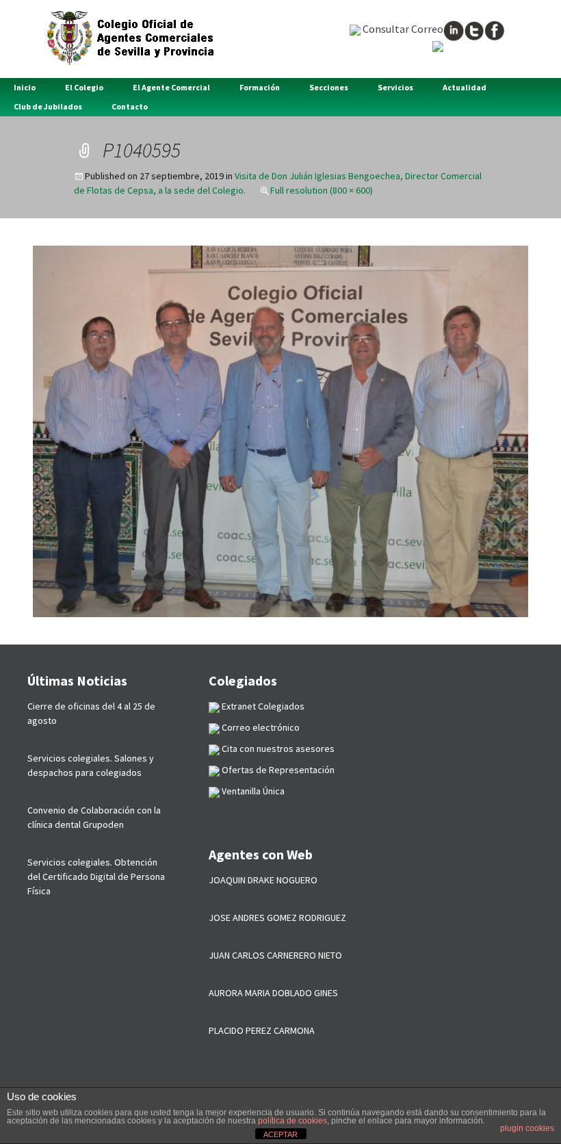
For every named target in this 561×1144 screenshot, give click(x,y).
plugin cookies (527, 1128)
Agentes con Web (261, 854)
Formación (259, 87)
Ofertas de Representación (277, 770)
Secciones (328, 87)
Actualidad (464, 87)
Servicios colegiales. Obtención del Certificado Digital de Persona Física (96, 876)
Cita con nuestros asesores (277, 748)
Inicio (25, 87)
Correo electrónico (260, 727)
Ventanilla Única (252, 791)
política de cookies (292, 1121)
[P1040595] (280, 430)
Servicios (395, 87)
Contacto (130, 106)
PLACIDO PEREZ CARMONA (262, 1030)
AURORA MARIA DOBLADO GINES (273, 993)
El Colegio (84, 87)
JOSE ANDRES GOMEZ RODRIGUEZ (277, 917)
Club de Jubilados (48, 106)
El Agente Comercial (171, 87)
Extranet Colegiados (262, 706)
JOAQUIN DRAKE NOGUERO (263, 880)
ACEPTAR (280, 1134)
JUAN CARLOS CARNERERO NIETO (275, 955)
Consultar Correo (402, 29)
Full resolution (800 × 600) (321, 190)
